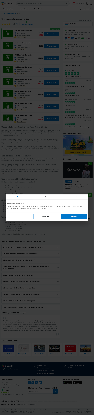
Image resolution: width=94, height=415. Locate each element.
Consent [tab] (19, 197)
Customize (45, 216)
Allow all (74, 216)
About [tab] (75, 197)
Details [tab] (47, 197)
